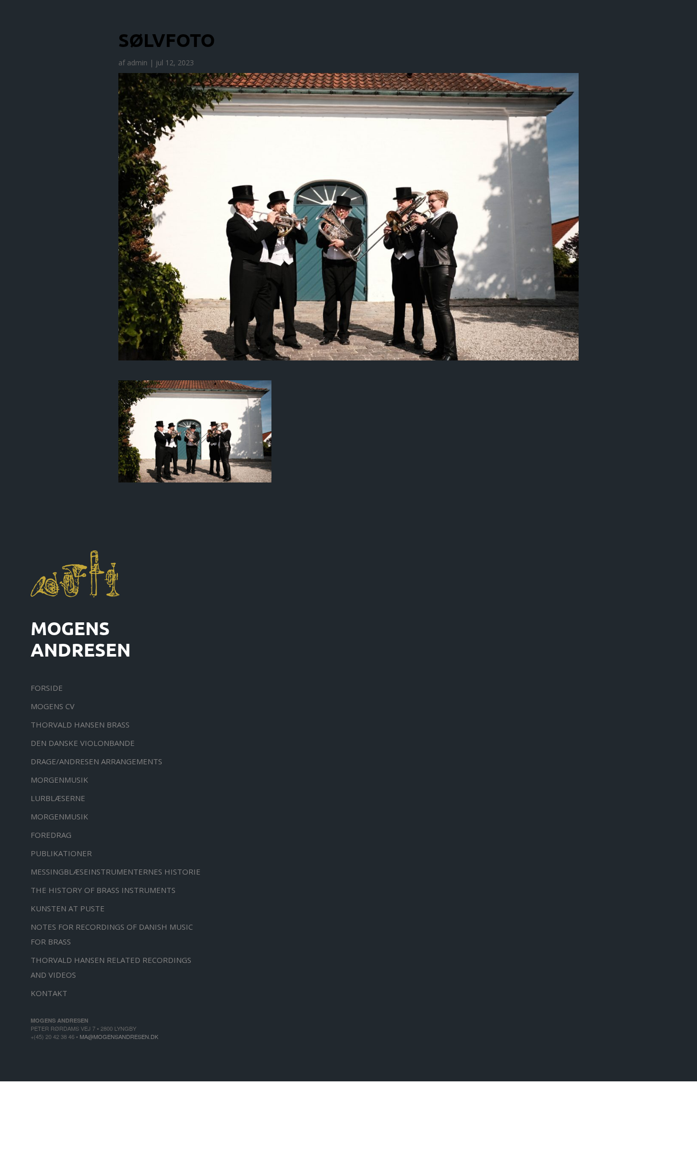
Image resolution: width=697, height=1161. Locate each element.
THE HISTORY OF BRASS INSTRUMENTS (103, 890)
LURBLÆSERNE (58, 798)
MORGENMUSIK (59, 780)
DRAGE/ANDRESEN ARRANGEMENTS (96, 761)
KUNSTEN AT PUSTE (68, 908)
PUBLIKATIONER (61, 853)
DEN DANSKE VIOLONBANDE (83, 743)
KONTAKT (49, 993)
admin (137, 62)
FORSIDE (47, 688)
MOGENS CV (52, 706)
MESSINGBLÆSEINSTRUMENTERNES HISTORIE (116, 871)
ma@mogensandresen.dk (119, 1036)
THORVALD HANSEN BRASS (80, 724)
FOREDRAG (51, 835)
